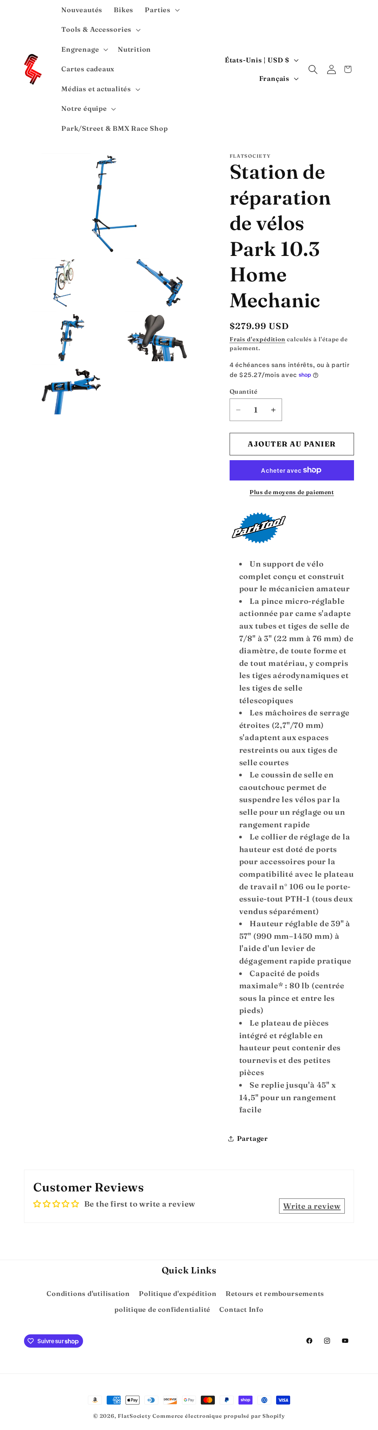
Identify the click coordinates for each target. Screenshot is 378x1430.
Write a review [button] (312, 1206)
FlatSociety (134, 1416)
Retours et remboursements (275, 1293)
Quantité (244, 391)
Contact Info (241, 1309)
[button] (161, 10)
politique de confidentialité (162, 1309)
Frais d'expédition (257, 339)
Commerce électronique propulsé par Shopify (218, 1416)
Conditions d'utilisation (88, 1293)
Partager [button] (252, 1138)
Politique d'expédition (177, 1293)
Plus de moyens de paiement (292, 492)
